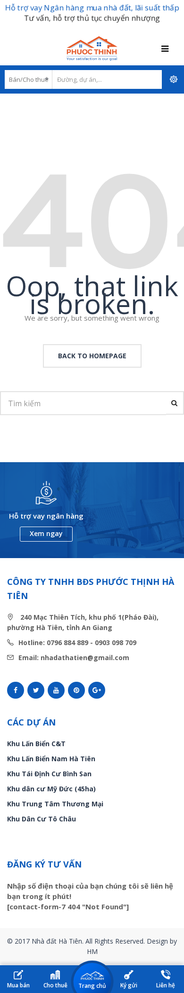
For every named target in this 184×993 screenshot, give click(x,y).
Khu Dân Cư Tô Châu (41, 818)
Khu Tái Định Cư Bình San (49, 773)
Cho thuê (55, 985)
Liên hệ (165, 985)
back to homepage (92, 355)
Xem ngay (46, 533)
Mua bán (18, 985)
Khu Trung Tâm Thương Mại (55, 803)
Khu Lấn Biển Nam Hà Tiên (51, 758)
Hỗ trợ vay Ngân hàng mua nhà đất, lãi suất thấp (92, 7)
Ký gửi (128, 985)
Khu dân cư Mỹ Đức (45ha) (51, 788)
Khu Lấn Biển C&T (36, 743)
